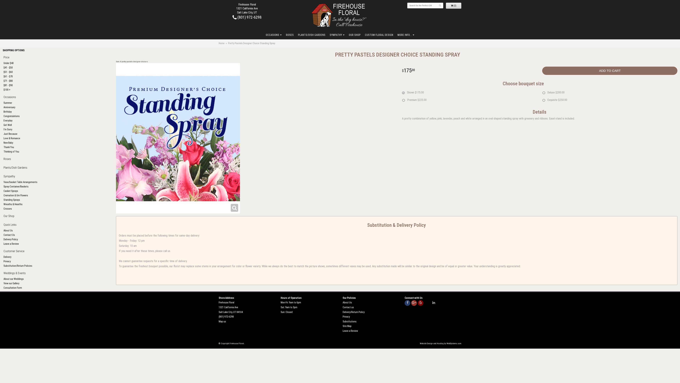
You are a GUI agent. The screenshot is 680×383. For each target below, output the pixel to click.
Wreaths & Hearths (13, 204)
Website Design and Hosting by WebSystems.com (440, 343)
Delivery (7, 257)
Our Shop (355, 35)
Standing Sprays (12, 199)
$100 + (7, 89)
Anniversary (9, 107)
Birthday (8, 111)
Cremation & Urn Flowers (16, 195)
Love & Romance (12, 138)
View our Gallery (11, 283)
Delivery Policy (11, 239)
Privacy (7, 261)
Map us (222, 321)
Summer (8, 102)
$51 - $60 (8, 72)
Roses (290, 35)
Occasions (272, 35)
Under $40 (9, 63)
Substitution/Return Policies (18, 265)
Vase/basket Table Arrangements (20, 182)
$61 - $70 (8, 76)
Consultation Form (13, 287)
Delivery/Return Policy (354, 312)
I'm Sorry (8, 129)
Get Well (8, 125)
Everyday (8, 120)
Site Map (347, 326)
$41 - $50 (8, 67)
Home (222, 43)
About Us (8, 230)
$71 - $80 (8, 80)
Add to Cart (610, 71)
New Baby (8, 142)
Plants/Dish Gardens (311, 35)
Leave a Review (11, 243)
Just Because (10, 133)
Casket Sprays (11, 191)
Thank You (9, 147)
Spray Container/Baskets (16, 186)
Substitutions (349, 321)
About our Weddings (14, 278)
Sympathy (336, 35)
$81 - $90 (8, 85)
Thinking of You (11, 151)
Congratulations (12, 116)
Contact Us (9, 235)
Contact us (348, 307)
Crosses (8, 208)
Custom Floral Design (379, 35)
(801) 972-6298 (249, 17)
